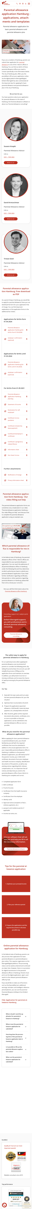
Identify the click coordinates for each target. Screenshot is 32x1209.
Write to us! (10, 163)
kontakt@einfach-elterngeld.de (19, 4)
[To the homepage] (6, 3)
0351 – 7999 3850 (9, 157)
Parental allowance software (16, 849)
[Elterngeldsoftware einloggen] (22, 4)
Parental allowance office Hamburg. (16, 591)
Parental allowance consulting (16, 635)
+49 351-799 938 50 (17, 4)
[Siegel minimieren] (30, 1198)
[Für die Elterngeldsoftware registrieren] (25, 4)
